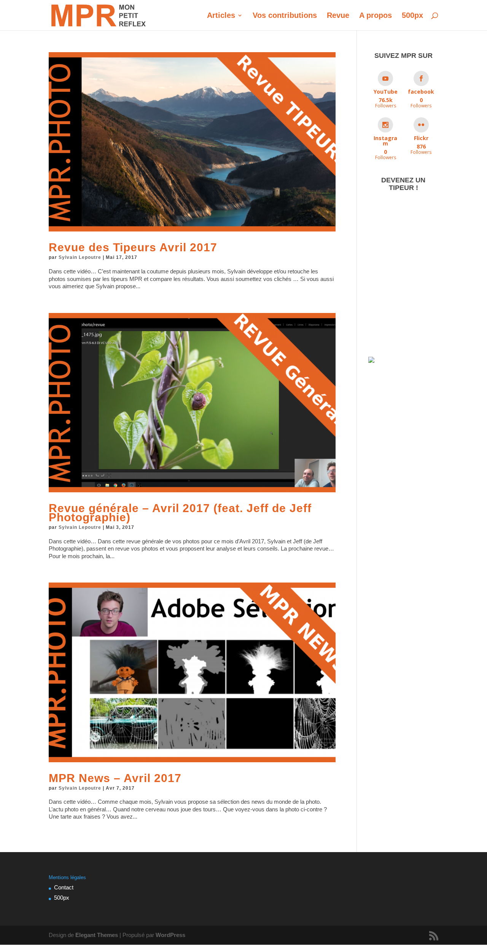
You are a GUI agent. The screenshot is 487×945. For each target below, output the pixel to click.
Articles (221, 16)
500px (412, 16)
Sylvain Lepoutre (80, 257)
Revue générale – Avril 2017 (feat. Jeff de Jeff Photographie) (180, 513)
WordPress (170, 935)
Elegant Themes (96, 935)
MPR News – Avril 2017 (115, 778)
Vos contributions (285, 16)
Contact (63, 887)
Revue (338, 16)
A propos (375, 16)
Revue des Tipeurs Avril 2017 (133, 247)
